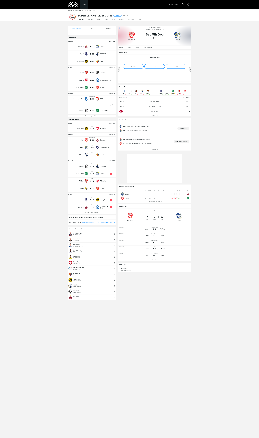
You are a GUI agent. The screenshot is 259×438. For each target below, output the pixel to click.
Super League (78, 10)
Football (70, 10)
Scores (84, 4)
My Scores (174, 4)
